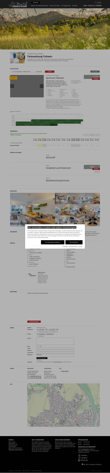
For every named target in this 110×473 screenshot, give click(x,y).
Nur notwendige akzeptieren (52, 242)
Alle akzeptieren (74, 242)
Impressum (80, 246)
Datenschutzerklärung (73, 246)
